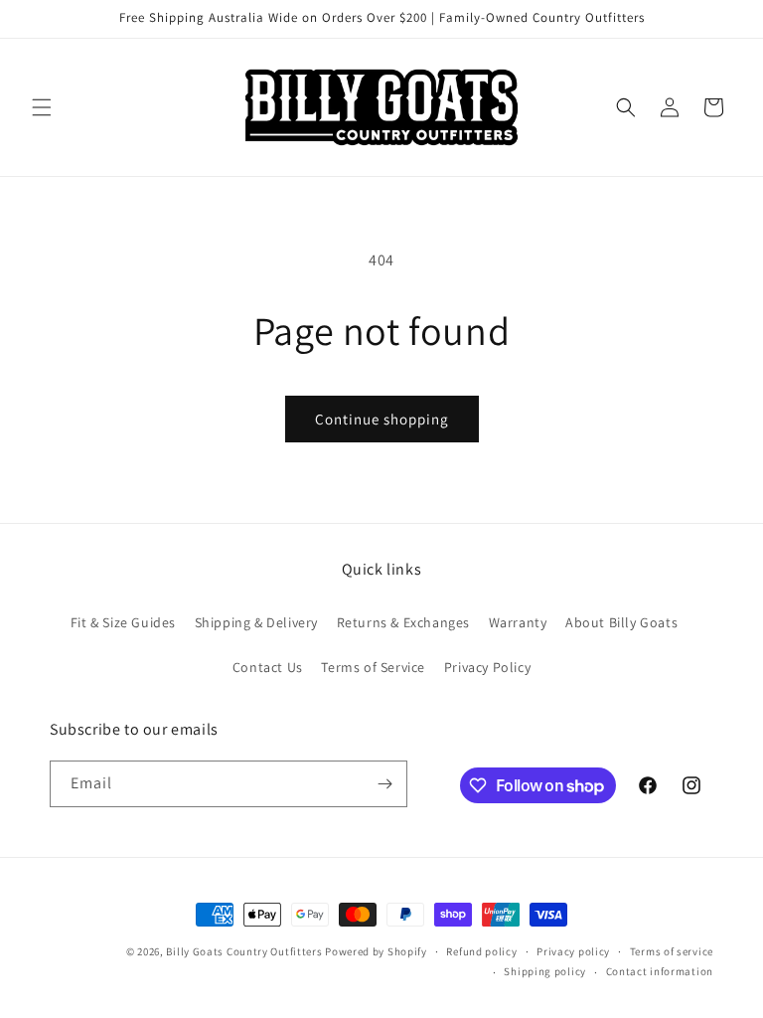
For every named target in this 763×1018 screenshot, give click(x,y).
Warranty (518, 622)
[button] (42, 107)
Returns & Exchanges (403, 622)
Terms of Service (373, 667)
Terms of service (671, 951)
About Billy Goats (621, 622)
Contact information (659, 971)
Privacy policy (573, 951)
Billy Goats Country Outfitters (244, 951)
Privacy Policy (487, 667)
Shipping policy (545, 971)
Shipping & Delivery (256, 622)
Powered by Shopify (376, 951)
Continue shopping (382, 419)
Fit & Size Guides (123, 622)
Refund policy (481, 951)
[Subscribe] (384, 784)
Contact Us (267, 667)
